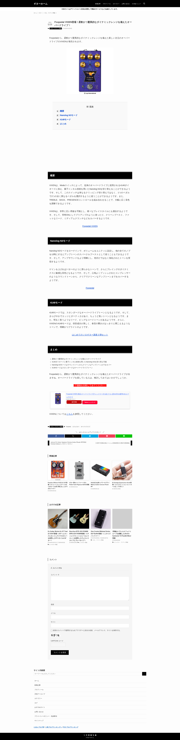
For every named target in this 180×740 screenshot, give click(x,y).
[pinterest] (89, 735)
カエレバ (73, 399)
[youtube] (91, 735)
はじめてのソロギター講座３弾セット (90, 335)
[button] (56, 436)
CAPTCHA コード (57, 641)
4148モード (65, 119)
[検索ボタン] (144, 3)
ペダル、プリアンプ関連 (55, 28)
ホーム (36, 681)
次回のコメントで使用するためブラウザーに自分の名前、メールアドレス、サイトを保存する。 (87, 630)
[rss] (93, 735)
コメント (55, 575)
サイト (53, 622)
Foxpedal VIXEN (90, 226)
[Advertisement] (90, 149)
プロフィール (39, 689)
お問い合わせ (39, 712)
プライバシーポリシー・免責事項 (45, 716)
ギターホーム (41, 4)
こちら (69, 414)
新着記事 (37, 685)
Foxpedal (90, 288)
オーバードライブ (85, 426)
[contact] (95, 735)
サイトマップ (39, 720)
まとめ (63, 124)
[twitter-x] (84, 735)
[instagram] (86, 735)
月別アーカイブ (39, 694)
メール (53, 613)
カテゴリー (38, 698)
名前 (52, 604)
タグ (36, 703)
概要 (62, 111)
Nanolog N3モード (69, 115)
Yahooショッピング (89, 402)
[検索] (144, 674)
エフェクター (76, 426)
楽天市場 (74, 402)
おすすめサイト (39, 707)
